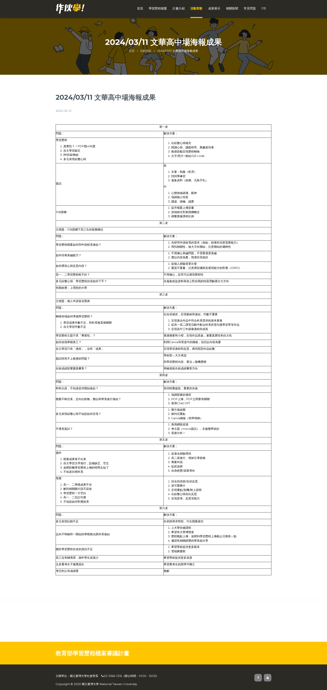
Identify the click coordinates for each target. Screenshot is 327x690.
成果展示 (214, 8)
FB (264, 8)
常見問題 (250, 8)
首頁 (140, 8)
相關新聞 (232, 8)
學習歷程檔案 (158, 8)
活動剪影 (196, 8)
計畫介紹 (179, 8)
